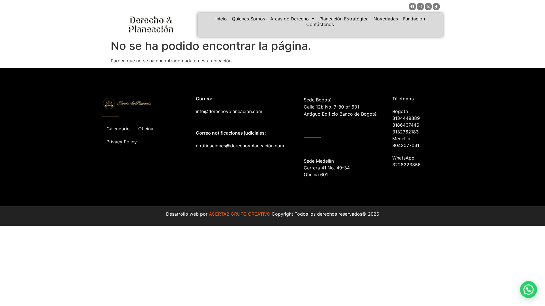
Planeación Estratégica (343, 19)
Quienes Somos (248, 19)
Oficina (145, 128)
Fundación (414, 19)
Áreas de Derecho (289, 19)
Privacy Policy (121, 141)
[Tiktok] (436, 6)
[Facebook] (412, 6)
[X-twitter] (428, 6)
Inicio (221, 19)
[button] (292, 19)
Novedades (386, 19)
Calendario (118, 128)
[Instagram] (420, 6)
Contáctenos (320, 24)
